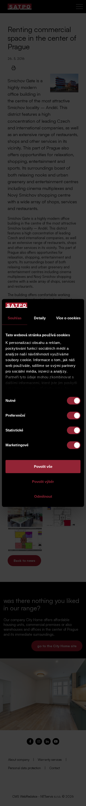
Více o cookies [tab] (68, 318)
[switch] (74, 416)
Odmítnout (43, 497)
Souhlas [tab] (15, 318)
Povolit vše (43, 467)
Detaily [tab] (40, 318)
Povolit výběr (43, 482)
